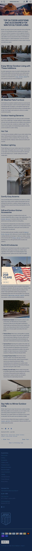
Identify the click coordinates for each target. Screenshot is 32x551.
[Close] (28, 268)
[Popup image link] (16, 275)
